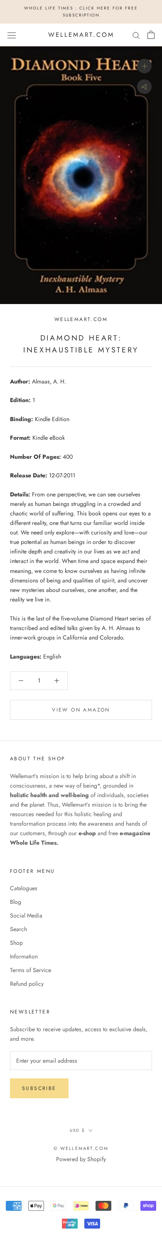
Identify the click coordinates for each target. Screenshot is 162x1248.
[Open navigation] (11, 34)
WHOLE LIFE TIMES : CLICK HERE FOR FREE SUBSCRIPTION (81, 11)
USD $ (77, 1130)
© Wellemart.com (81, 1148)
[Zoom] (144, 66)
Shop (16, 943)
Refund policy (27, 984)
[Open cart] (151, 35)
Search (18, 929)
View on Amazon (81, 710)
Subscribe (39, 1088)
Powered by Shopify (81, 1159)
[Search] (136, 34)
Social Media (26, 915)
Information (24, 956)
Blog (15, 902)
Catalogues (23, 888)
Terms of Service (30, 970)
